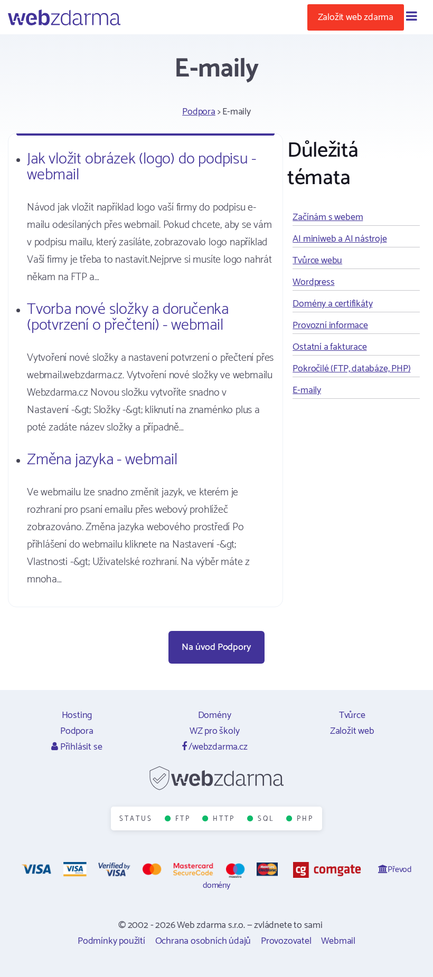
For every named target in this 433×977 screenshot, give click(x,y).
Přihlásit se (80, 747)
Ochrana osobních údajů (203, 941)
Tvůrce (352, 715)
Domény (214, 715)
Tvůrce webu (317, 261)
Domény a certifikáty (332, 304)
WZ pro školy (215, 731)
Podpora (198, 112)
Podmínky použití (111, 941)
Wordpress (313, 282)
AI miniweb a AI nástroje (340, 239)
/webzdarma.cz (216, 747)
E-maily (307, 390)
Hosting (77, 715)
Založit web (352, 731)
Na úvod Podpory (216, 647)
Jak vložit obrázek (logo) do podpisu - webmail (141, 167)
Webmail (338, 941)
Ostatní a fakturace (329, 347)
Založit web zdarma (355, 17)
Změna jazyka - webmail (102, 460)
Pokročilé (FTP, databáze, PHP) (351, 369)
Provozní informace (330, 325)
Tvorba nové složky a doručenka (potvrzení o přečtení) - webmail (128, 317)
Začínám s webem (328, 217)
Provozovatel (286, 941)
